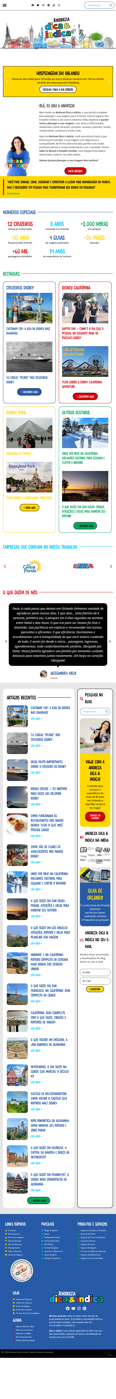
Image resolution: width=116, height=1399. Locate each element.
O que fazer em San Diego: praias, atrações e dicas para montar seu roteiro (83, 511)
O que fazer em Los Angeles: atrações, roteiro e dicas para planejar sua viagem (50, 932)
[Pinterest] (48, 5)
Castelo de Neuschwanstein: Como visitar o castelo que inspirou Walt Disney (49, 1098)
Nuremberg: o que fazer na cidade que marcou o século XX (50, 1071)
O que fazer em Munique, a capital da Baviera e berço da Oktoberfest (50, 1152)
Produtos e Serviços (92, 1224)
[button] (5, 5)
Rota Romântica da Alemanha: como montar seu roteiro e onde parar (50, 1125)
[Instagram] (43, 5)
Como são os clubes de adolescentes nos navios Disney (47, 851)
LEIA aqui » (36, 718)
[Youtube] (73, 1308)
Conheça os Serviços (95, 816)
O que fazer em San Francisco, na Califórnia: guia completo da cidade (50, 990)
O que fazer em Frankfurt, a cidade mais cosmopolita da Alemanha (50, 1179)
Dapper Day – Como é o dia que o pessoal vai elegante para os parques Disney (82, 333)
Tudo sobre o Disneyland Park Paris (29, 498)
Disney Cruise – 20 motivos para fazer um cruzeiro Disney (49, 793)
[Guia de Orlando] (95, 874)
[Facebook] (33, 5)
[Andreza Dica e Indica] (58, 28)
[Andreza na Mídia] (95, 855)
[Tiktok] (54, 5)
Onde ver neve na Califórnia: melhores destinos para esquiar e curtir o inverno (83, 457)
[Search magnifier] (111, 5)
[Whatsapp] (59, 5)
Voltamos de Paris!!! (18, 453)
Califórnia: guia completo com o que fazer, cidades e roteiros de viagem (48, 1017)
